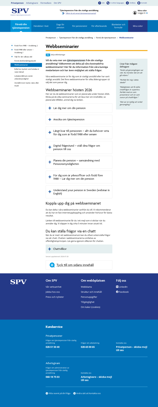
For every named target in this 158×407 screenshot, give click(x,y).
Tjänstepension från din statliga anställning (76, 38)
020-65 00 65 (88, 347)
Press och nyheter (55, 296)
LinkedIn (123, 286)
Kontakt (144, 3)
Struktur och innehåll (91, 291)
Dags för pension (60, 26)
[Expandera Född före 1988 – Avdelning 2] (11, 45)
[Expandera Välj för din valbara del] (11, 56)
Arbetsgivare (32, 3)
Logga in (142, 13)
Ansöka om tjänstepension (68, 119)
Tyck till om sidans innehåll (75, 265)
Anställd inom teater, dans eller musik (26, 84)
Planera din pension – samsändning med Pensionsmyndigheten (76, 162)
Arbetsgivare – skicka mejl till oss (96, 378)
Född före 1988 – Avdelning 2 (26, 46)
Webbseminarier (21, 65)
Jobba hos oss (53, 291)
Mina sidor (138, 26)
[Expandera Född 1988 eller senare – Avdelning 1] (11, 49)
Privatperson (17, 3)
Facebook (124, 291)
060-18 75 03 (52, 377)
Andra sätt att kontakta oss (88, 393)
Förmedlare (45, 3)
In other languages (117, 3)
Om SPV (57, 3)
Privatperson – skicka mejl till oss (131, 348)
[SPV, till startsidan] (32, 12)
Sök (103, 3)
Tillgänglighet (87, 301)
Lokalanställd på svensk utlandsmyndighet (23, 77)
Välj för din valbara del (23, 57)
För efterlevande (99, 26)
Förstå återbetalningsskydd (25, 61)
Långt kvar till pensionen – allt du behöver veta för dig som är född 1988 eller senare (81, 132)
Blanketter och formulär (118, 26)
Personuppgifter (89, 296)
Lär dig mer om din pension (69, 108)
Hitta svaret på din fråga (59, 393)
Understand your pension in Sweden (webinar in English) (81, 192)
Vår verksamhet (53, 286)
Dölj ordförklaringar (58, 55)
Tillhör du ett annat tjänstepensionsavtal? (81, 13)
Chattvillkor (60, 249)
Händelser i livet (41, 26)
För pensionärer (79, 26)
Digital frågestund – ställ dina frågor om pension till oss (76, 147)
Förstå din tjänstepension (21, 26)
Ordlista (132, 3)
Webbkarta (86, 286)
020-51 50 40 (52, 347)
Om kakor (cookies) (90, 307)
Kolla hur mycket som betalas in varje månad (26, 70)
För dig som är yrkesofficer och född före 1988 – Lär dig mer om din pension (78, 177)
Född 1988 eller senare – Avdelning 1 (24, 51)
